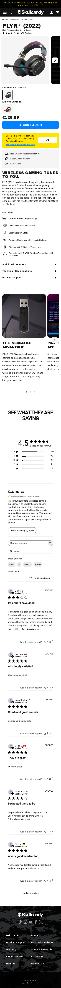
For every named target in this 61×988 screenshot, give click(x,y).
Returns (10, 964)
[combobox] (41, 577)
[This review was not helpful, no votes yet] (50, 641)
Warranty (11, 949)
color (11, 564)
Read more (33, 629)
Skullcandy (33, 980)
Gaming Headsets (10, 19)
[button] (3, 12)
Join (48, 140)
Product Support (15, 942)
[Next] (55, 60)
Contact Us (37, 964)
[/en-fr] (30, 12)
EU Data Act (37, 957)
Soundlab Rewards (41, 949)
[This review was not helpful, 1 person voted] (50, 880)
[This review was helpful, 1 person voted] (45, 831)
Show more (13, 571)
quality (27, 564)
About (34, 935)
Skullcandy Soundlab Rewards (20, 145)
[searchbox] (27, 543)
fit (19, 564)
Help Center (13, 935)
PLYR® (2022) (27, 19)
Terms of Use (36, 983)
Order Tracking (14, 957)
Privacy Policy (24, 983)
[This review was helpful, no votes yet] (45, 641)
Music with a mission (42, 942)
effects (38, 564)
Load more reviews (30, 893)
